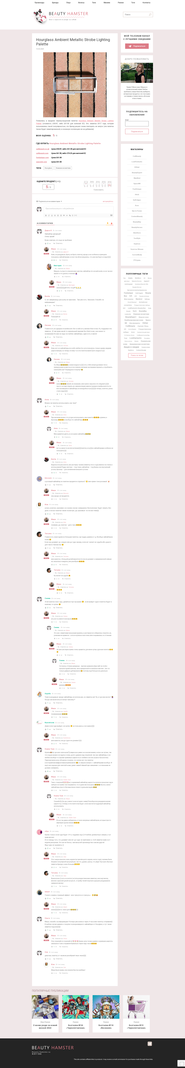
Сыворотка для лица (143, 332)
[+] (76, 215)
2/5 (144, 278)
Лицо (68, 3)
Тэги (133, 3)
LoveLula (128, 314)
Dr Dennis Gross (129, 335)
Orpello (48, 694)
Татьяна (65, 556)
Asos (137, 205)
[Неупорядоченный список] (60, 215)
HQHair (145, 323)
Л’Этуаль (137, 260)
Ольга (65, 938)
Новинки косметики (63, 168)
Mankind (139, 299)
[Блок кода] (66, 215)
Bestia (65, 314)
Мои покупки (128, 299)
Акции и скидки (131, 347)
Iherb (135, 311)
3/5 (125, 329)
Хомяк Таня (67, 780)
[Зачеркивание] (54, 215)
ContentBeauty (137, 216)
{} (72, 215)
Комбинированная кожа (134, 320)
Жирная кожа (144, 317)
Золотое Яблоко (137, 249)
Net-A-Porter (137, 211)
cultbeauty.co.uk (42, 149)
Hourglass (48, 168)
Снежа (47, 598)
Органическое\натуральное (137, 290)
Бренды (55, 3)
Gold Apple (139, 293)
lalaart (65, 907)
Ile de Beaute (132, 329)
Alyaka (130, 278)
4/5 (135, 296)
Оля (64, 967)
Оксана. (65, 345)
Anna (64, 415)
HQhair (137, 167)
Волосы (81, 3)
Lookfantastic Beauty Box (137, 308)
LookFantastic (137, 162)
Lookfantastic (136, 338)
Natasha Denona (136, 281)
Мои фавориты (134, 323)
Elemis (136, 341)
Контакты (146, 3)
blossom (66, 493)
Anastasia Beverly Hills (141, 284)
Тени (125, 338)
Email (126, 120)
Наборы (147, 299)
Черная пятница (144, 296)
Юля (64, 522)
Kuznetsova (49, 723)
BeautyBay (137, 222)
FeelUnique (137, 189)
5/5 (130, 296)
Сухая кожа (146, 347)
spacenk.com (41, 162)
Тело (94, 3)
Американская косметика (140, 344)
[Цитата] (63, 215)
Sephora (137, 244)
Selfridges (137, 200)
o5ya (64, 857)
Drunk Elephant (132, 302)
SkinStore (137, 233)
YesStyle (137, 238)
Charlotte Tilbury (142, 326)
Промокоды (39, 3)
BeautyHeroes (137, 227)
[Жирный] (45, 215)
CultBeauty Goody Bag (143, 335)
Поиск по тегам (137, 355)
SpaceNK (137, 184)
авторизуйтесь (107, 201)
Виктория (58, 265)
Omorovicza (128, 341)
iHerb (137, 195)
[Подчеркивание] (51, 215)
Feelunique (128, 293)
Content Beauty (141, 350)
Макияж (107, 3)
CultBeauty (137, 156)
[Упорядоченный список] (57, 215)
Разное (121, 3)
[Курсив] (48, 215)
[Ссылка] (69, 215)
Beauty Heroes (137, 287)
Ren (124, 278)
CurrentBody (137, 255)
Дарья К (65, 252)
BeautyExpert (137, 173)
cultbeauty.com (42, 153)
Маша (53, 249)
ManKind (137, 178)
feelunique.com (42, 158)
